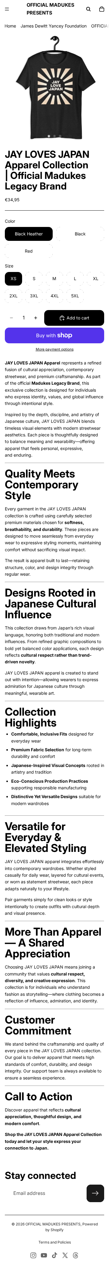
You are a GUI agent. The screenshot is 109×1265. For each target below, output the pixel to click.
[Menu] (7, 9)
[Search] (88, 9)
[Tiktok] (54, 1255)
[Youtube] (44, 1255)
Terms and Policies (54, 1242)
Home (10, 25)
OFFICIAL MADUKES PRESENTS (53, 1224)
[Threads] (75, 1255)
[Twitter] (65, 1255)
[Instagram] (33, 1255)
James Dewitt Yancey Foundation (54, 25)
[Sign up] (95, 1193)
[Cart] (101, 9)
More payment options (55, 349)
